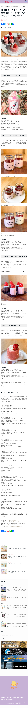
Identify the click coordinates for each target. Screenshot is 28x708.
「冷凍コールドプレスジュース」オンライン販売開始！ (17, 549)
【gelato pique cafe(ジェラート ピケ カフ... (16, 563)
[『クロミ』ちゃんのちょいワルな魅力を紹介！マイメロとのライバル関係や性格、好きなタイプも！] (4, 618)
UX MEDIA (3, 699)
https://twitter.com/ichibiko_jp (10, 524)
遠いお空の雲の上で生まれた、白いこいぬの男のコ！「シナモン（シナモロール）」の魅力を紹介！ (17, 607)
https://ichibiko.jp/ (12, 520)
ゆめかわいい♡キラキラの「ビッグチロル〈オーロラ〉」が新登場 (17, 572)
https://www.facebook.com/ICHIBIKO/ (14, 526)
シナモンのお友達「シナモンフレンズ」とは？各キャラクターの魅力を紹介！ (17, 598)
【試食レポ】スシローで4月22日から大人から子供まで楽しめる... (17, 557)
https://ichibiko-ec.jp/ (15, 521)
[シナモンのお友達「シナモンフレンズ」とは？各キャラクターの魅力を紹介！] (4, 600)
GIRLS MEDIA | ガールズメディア (10, 702)
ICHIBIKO (3, 19)
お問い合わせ (22, 702)
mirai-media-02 (4, 20)
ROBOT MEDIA (16, 697)
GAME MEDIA (3, 697)
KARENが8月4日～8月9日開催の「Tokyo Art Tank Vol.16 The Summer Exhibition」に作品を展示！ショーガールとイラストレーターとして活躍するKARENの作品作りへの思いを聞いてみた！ (17, 625)
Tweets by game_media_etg (7, 635)
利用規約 (18, 702)
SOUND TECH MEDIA (10, 699)
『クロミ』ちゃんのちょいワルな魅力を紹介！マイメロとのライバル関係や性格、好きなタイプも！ (17, 616)
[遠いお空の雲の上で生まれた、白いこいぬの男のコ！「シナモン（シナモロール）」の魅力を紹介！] (4, 609)
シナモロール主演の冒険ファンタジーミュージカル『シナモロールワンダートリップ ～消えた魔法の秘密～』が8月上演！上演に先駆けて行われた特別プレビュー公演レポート (17, 589)
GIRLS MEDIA (9, 697)
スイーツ (7, 19)
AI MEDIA (22, 697)
